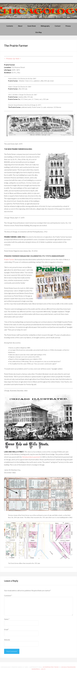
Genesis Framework (68, 667)
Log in (43, 669)
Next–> (18, 58)
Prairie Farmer (9, 259)
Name (6, 619)
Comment (8, 595)
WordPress (36, 669)
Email (6, 629)
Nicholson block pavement (31, 457)
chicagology (38, 12)
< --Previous (8, 58)
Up (14, 58)
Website (7, 640)
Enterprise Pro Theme (51, 667)
